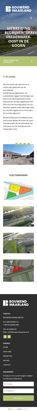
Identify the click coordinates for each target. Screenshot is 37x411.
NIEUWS (6, 360)
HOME (5, 347)
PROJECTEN (7, 356)
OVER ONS (7, 351)
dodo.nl (13, 409)
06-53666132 (11, 329)
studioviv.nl (25, 409)
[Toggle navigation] (31, 18)
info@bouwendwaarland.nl (18, 332)
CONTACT (7, 365)
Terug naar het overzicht (11, 61)
